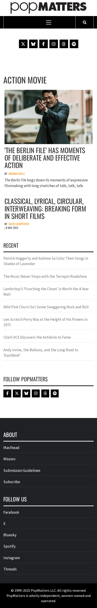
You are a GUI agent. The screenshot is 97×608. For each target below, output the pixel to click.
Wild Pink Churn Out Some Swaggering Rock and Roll (46, 306)
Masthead (11, 447)
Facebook (11, 512)
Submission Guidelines (21, 470)
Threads (10, 569)
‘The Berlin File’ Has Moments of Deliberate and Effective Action (45, 157)
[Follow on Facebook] (43, 44)
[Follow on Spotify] (74, 44)
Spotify (9, 546)
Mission (9, 458)
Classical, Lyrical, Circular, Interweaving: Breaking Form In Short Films (45, 208)
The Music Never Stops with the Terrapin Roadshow (45, 276)
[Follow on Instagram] (53, 44)
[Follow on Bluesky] (33, 44)
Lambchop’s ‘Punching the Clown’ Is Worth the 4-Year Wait (46, 291)
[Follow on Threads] (64, 44)
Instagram (11, 557)
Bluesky (9, 534)
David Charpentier (19, 224)
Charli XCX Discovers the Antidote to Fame (37, 337)
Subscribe (11, 481)
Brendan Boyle (17, 174)
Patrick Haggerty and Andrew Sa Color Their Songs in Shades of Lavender (45, 261)
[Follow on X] (23, 44)
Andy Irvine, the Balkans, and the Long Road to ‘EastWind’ (40, 352)
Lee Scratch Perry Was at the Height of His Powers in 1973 (45, 322)
